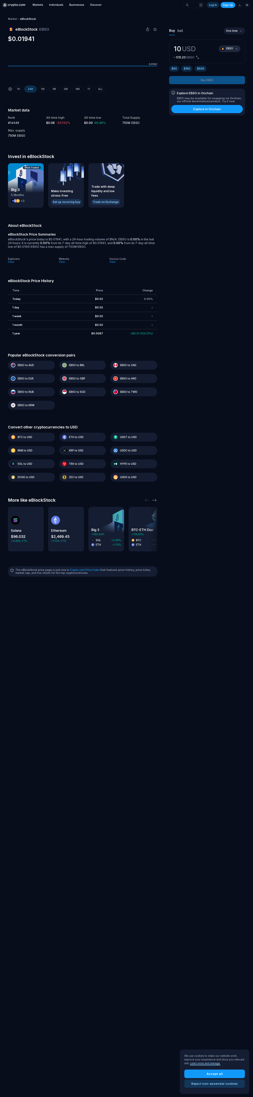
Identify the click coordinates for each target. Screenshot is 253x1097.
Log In (213, 4)
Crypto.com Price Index (85, 569)
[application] (82, 66)
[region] (214, 1072)
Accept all (215, 1074)
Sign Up (228, 4)
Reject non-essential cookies (214, 1084)
